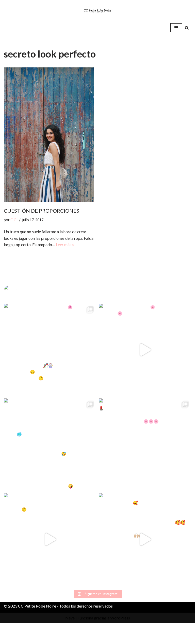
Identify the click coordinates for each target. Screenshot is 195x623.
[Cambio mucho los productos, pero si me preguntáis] (50, 539)
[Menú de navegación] (176, 27)
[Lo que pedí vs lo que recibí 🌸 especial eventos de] (145, 350)
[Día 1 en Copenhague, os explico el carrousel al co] (50, 444)
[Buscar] (187, 28)
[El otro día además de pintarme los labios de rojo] (145, 444)
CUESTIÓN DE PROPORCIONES (41, 211)
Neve (70, 617)
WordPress (120, 617)
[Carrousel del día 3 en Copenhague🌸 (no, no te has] (50, 350)
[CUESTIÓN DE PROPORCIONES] (49, 134)
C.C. (13, 220)
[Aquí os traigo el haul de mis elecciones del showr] (145, 539)
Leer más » (65, 244)
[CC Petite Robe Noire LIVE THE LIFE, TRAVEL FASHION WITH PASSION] (97, 11)
